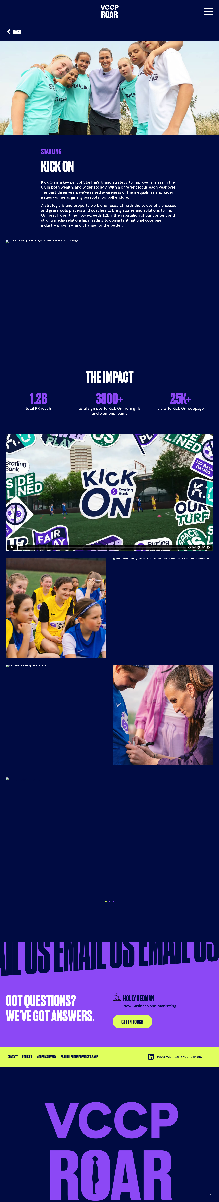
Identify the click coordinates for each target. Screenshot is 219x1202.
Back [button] (17, 32)
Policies (27, 1056)
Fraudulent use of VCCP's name (79, 1056)
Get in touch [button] (132, 1022)
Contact (13, 1056)
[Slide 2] (109, 901)
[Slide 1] (106, 901)
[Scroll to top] (211, 1193)
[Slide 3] (113, 901)
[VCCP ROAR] (109, 11)
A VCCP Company (191, 1056)
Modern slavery (46, 1056)
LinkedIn (151, 1057)
